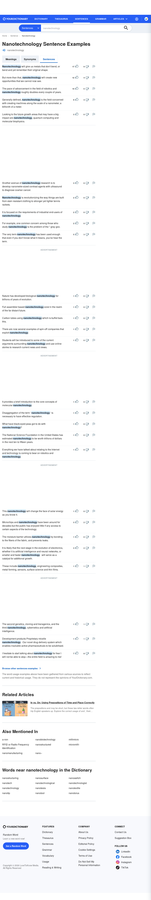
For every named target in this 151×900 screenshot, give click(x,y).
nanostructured (43, 744)
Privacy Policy (85, 838)
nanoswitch (75, 778)
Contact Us (120, 832)
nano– (38, 753)
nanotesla (40, 788)
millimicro (74, 739)
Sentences (27, 28)
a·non (5, 739)
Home (4, 35)
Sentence (14, 35)
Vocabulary (48, 855)
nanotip (6, 793)
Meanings (11, 59)
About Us (83, 832)
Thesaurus (47, 838)
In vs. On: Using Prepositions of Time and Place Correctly (63, 702)
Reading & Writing (51, 867)
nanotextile (74, 788)
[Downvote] (87, 67)
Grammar (47, 849)
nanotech (7, 783)
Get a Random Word (16, 845)
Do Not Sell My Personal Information (89, 863)
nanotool (40, 793)
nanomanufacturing (12, 753)
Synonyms (30, 59)
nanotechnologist (78, 783)
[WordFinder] (146, 19)
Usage (45, 861)
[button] (136, 19)
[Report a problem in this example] (94, 66)
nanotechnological (45, 783)
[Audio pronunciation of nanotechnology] (4, 50)
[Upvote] (77, 67)
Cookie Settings (86, 849)
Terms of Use (85, 855)
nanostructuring (10, 778)
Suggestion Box (123, 838)
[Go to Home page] (15, 19)
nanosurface (41, 778)
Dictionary (47, 832)
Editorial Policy (86, 844)
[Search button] (127, 28)
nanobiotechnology (45, 739)
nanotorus (74, 793)
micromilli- (74, 744)
